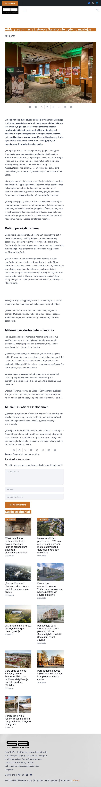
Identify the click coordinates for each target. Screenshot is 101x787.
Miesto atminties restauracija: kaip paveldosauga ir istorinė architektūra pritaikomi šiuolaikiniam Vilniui (16, 545)
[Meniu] (24, 3)
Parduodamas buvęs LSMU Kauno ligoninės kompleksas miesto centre (49, 675)
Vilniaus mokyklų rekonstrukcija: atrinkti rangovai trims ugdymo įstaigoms (18, 720)
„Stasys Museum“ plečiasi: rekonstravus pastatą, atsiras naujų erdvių (17, 587)
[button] (97, 10)
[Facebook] (89, 3)
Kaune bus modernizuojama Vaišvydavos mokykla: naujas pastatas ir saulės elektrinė (50, 589)
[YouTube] (31, 775)
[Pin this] (53, 107)
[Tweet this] (42, 107)
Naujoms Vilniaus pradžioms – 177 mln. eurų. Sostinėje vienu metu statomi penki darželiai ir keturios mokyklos (49, 545)
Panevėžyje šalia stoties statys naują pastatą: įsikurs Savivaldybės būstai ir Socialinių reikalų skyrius (49, 632)
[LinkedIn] (97, 3)
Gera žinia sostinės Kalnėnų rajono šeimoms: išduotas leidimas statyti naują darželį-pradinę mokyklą (16, 677)
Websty (76, 780)
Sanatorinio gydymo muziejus (26, 454)
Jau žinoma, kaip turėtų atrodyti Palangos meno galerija (18, 628)
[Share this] (36, 107)
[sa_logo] (10, 10)
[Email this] (30, 107)
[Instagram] (93, 3)
